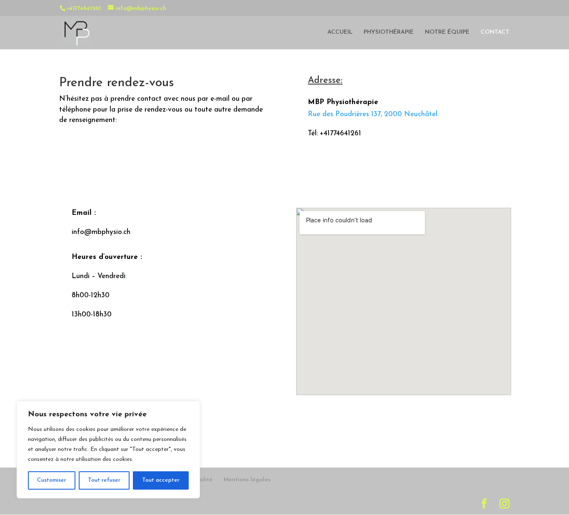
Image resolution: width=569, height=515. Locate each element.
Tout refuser (104, 480)
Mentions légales (247, 480)
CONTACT (495, 32)
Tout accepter (161, 480)
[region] (108, 449)
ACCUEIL (339, 32)
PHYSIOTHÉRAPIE (389, 32)
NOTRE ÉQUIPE (447, 32)
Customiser (51, 480)
